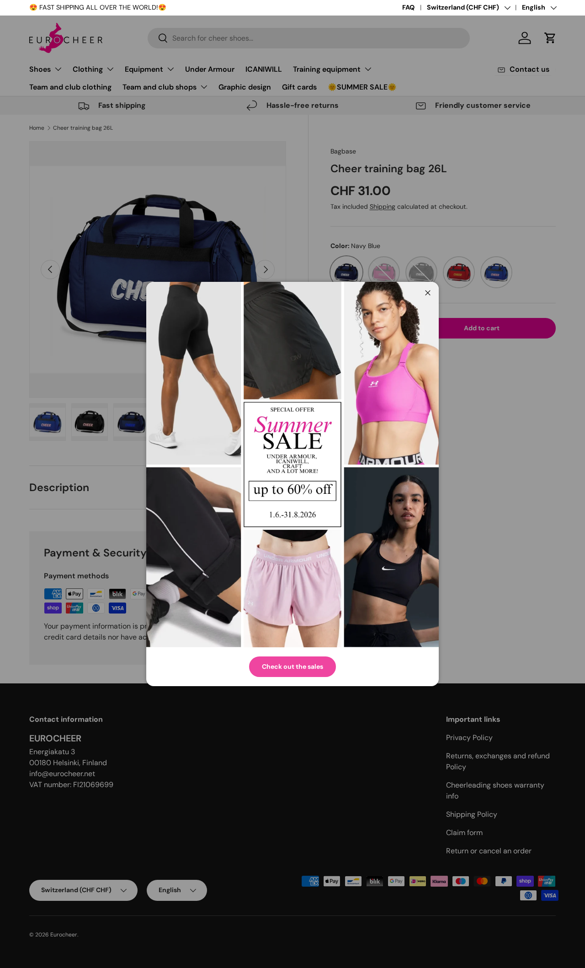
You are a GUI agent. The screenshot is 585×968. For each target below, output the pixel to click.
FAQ (408, 7)
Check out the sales (292, 666)
